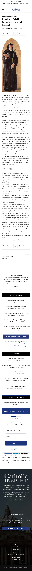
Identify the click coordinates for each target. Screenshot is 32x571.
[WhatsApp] (15, 33)
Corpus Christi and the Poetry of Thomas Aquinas (16, 365)
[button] (3, 9)
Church (11, 16)
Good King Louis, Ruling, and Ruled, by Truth (16, 320)
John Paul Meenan (8, 28)
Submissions (15, 3)
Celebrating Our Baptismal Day (16, 300)
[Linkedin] (11, 33)
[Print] (19, 33)
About (4, 3)
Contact (18, 6)
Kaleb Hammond (12, 308)
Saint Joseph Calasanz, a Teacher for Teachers (16, 313)
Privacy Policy (16, 557)
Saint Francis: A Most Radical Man (16, 372)
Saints (15, 16)
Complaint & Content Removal (16, 554)
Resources (22, 3)
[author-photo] (16, 273)
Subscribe (14, 6)
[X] (7, 33)
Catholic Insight (12, 302)
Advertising (9, 3)
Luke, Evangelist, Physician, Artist (16, 386)
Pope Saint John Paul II (13, 360)
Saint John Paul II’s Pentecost (16, 358)
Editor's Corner (5, 16)
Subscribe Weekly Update (16, 336)
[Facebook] (3, 33)
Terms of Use (16, 560)
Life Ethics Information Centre (15, 567)
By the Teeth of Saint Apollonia (7, 257)
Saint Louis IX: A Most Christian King (16, 306)
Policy (27, 3)
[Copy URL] (23, 33)
